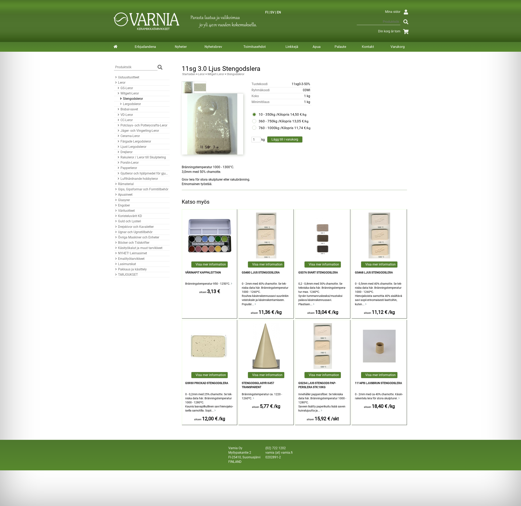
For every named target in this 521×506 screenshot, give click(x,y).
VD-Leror (126, 115)
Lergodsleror (132, 104)
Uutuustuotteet (128, 77)
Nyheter (181, 47)
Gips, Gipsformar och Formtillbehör (143, 189)
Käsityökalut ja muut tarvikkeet (140, 248)
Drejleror (126, 152)
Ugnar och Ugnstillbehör (135, 232)
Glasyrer (124, 200)
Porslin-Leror (129, 163)
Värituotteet (126, 211)
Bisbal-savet (129, 109)
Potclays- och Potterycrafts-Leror (143, 125)
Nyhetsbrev (213, 47)
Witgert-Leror (129, 93)
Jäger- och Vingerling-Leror (139, 131)
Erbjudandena (145, 47)
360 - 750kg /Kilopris (275, 121)
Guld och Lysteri (129, 221)
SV (272, 12)
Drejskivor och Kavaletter (136, 227)
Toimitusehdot (254, 47)
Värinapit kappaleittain (203, 272)
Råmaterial (126, 184)
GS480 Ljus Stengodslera (261, 272)
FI (266, 12)
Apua (317, 47)
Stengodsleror (133, 99)
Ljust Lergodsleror (133, 147)
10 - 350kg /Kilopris (274, 114)
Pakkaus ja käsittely (132, 269)
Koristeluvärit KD (130, 216)
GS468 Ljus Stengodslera (374, 272)
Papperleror (128, 168)
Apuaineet (125, 194)
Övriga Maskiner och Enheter (138, 237)
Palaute (340, 47)
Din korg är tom (389, 31)
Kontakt (368, 47)
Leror (121, 83)
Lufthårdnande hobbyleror (139, 179)
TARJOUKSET (128, 275)
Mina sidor (392, 12)
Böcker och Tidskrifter (133, 243)
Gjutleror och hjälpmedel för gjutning (144, 173)
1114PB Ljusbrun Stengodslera (378, 383)
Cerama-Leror (130, 136)
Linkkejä (292, 47)
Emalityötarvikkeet (131, 259)
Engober (124, 205)
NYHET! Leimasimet (132, 253)
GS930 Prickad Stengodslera (206, 383)
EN (279, 12)
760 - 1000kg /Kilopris (276, 128)
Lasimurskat (127, 264)
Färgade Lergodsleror (135, 141)
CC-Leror (126, 120)
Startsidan (188, 74)
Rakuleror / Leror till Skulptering (143, 157)
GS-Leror (126, 88)
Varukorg (398, 47)
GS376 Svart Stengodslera (318, 272)
